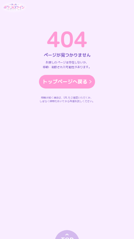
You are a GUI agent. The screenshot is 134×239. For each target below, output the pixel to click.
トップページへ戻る (65, 81)
